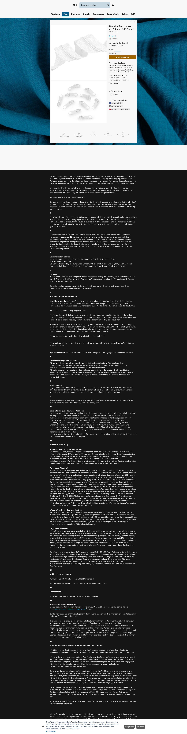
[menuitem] (132, 21)
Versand (115, 39)
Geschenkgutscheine (123, 135)
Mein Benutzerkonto (64, 135)
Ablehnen (140, 727)
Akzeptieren (129, 727)
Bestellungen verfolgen (79, 135)
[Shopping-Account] (113, 5)
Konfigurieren (51, 731)
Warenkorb (108, 135)
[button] (114, 94)
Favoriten (93, 135)
